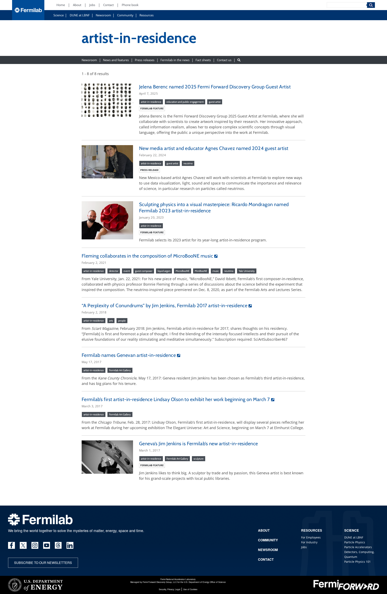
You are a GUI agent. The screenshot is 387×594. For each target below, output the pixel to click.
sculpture (199, 458)
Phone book (130, 5)
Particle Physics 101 (357, 562)
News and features (116, 59)
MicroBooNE (182, 270)
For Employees (311, 537)
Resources (146, 15)
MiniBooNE (201, 270)
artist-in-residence (151, 101)
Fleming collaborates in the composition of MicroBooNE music (147, 256)
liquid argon (164, 270)
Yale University (247, 270)
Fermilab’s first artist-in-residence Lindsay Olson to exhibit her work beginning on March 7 (176, 399)
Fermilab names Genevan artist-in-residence (129, 355)
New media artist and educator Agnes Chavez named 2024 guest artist (213, 148)
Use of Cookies (190, 589)
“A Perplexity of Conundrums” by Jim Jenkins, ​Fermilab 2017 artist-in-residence (164, 305)
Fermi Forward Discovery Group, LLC (160, 582)
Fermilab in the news (174, 59)
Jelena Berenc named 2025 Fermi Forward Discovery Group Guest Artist (216, 87)
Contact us (224, 59)
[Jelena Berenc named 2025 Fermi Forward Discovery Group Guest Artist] (107, 99)
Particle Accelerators (358, 547)
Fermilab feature (152, 108)
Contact (108, 5)
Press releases (144, 59)
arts (111, 320)
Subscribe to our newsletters (43, 562)
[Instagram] (34, 545)
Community (125, 15)
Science (58, 15)
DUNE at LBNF (80, 15)
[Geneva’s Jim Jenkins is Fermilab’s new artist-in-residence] (107, 456)
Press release (149, 170)
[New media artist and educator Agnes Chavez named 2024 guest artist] (107, 161)
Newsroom (103, 15)
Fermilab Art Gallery (120, 370)
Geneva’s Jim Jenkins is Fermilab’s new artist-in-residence (198, 443)
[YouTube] (46, 545)
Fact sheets (203, 59)
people (122, 320)
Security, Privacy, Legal (169, 589)
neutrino (188, 163)
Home (60, 5)
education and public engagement (185, 101)
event (127, 270)
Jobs (92, 5)
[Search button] (238, 59)
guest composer (143, 270)
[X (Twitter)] (23, 545)
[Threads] (58, 545)
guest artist (215, 101)
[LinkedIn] (70, 545)
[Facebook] (11, 545)
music (215, 270)
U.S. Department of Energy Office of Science (205, 582)
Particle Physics (354, 542)
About (77, 5)
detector (113, 270)
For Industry (309, 542)
